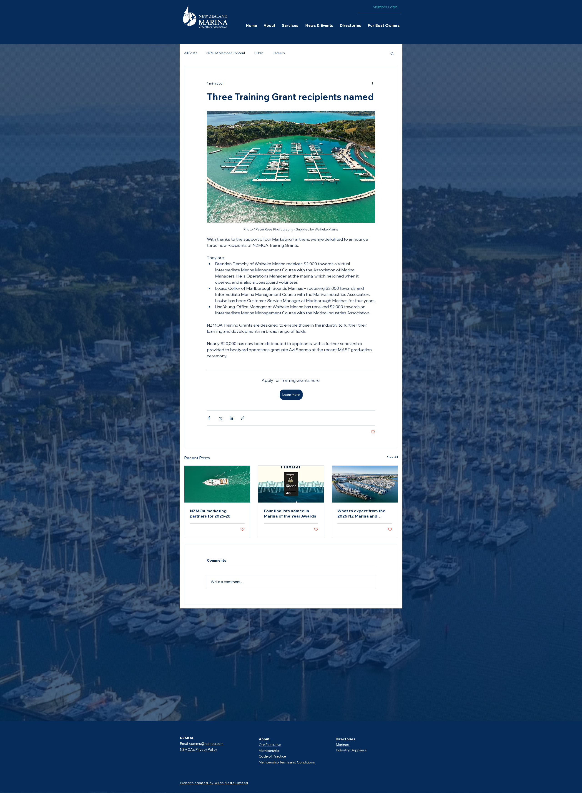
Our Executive (270, 745)
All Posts (190, 53)
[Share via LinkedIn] (231, 418)
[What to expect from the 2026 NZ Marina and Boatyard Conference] (365, 484)
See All (392, 457)
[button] (269, 25)
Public (258, 53)
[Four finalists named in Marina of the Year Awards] (291, 484)
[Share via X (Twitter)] (220, 418)
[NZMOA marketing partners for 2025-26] (217, 484)
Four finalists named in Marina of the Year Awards (290, 513)
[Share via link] (242, 418)
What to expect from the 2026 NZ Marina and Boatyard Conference (361, 513)
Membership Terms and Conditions (287, 762)
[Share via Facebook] (209, 418)
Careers (279, 53)
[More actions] (372, 83)
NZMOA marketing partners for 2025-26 (210, 513)
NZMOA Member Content (225, 53)
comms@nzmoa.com (206, 743)
